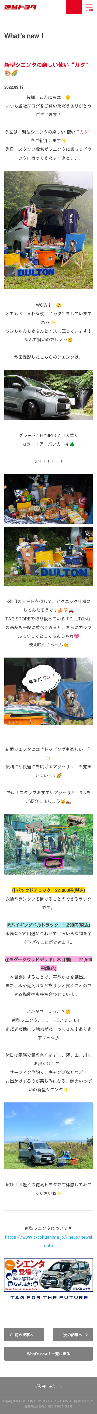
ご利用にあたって (48, 1386)
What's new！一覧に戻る (48, 1353)
